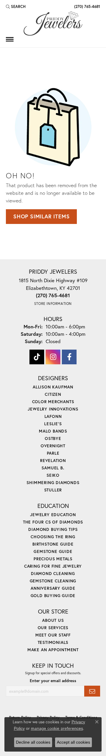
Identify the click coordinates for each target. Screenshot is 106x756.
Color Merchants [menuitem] (53, 401)
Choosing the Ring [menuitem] (53, 536)
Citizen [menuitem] (53, 394)
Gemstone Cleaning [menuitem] (53, 581)
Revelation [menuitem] (53, 460)
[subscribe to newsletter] (92, 691)
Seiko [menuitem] (53, 475)
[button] (16, 6)
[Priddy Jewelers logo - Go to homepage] (53, 23)
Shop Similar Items (41, 216)
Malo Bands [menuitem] (53, 431)
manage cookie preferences (57, 728)
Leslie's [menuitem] (53, 423)
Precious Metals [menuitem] (53, 558)
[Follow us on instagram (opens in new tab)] (53, 357)
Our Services (53, 627)
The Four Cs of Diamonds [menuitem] (53, 522)
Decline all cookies (33, 742)
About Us (53, 620)
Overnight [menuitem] (53, 445)
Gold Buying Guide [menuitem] (53, 595)
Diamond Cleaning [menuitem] (53, 573)
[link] (86, 6)
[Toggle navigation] (9, 39)
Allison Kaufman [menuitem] (53, 387)
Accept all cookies (73, 742)
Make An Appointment (53, 649)
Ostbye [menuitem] (53, 438)
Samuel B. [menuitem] (53, 468)
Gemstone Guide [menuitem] (53, 551)
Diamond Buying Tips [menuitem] (52, 529)
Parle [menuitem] (53, 453)
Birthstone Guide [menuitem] (53, 544)
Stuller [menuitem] (53, 490)
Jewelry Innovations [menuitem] (53, 409)
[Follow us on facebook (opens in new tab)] (69, 357)
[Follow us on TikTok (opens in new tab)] (36, 357)
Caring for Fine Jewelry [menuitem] (53, 566)
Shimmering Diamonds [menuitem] (52, 482)
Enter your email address (53, 680)
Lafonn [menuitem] (53, 416)
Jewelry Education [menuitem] (53, 514)
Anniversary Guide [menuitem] (53, 588)
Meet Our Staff (53, 635)
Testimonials (53, 642)
